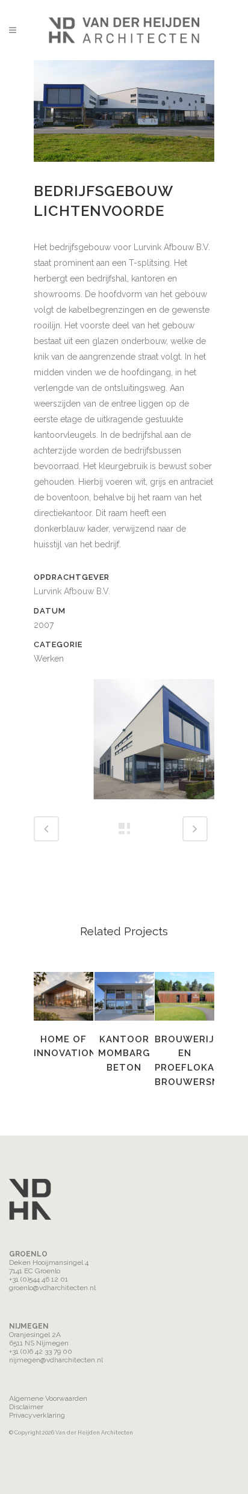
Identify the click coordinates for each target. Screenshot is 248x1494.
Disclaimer (26, 1407)
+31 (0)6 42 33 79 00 (40, 1351)
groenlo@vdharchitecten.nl (52, 1287)
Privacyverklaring (37, 1415)
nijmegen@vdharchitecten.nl (56, 1360)
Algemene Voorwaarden (48, 1398)
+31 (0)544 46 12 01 (38, 1279)
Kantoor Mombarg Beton (124, 1053)
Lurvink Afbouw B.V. (72, 591)
